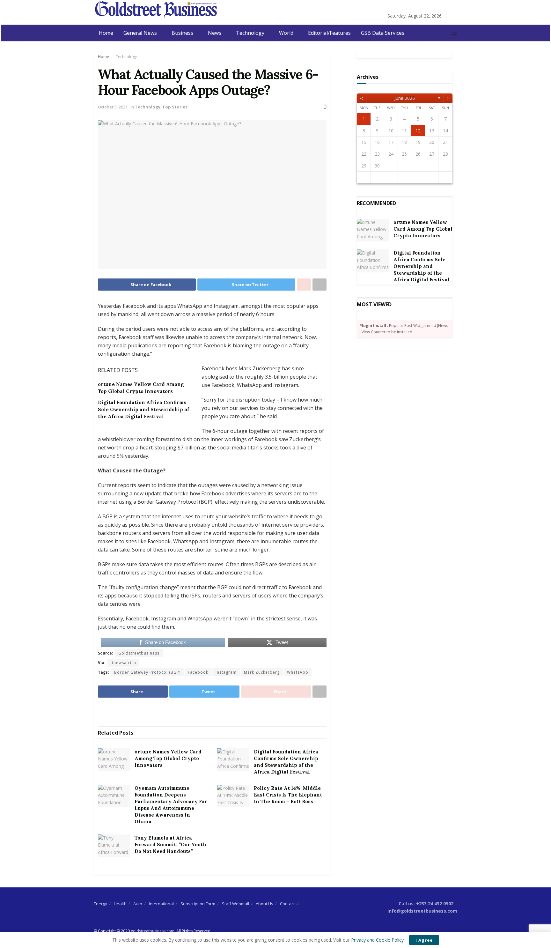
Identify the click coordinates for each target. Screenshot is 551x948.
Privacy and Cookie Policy (377, 940)
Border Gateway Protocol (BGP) (147, 672)
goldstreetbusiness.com (152, 931)
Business (182, 32)
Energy (100, 904)
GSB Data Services (382, 32)
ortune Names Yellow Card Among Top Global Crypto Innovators (168, 758)
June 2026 (404, 98)
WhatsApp (297, 672)
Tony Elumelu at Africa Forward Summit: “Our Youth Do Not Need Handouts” (170, 844)
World (286, 32)
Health (120, 904)
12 (418, 131)
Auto (137, 904)
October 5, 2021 (113, 107)
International (161, 904)
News (214, 32)
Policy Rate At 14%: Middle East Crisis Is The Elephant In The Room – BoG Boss (288, 794)
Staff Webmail (235, 904)
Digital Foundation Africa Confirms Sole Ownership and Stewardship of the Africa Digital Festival (143, 409)
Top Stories (174, 107)
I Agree (424, 940)
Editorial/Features (329, 32)
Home (106, 32)
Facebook (198, 672)
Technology (250, 32)
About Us (264, 904)
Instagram (226, 672)
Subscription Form (197, 904)
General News (140, 32)
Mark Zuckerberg (262, 672)
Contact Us (290, 904)
